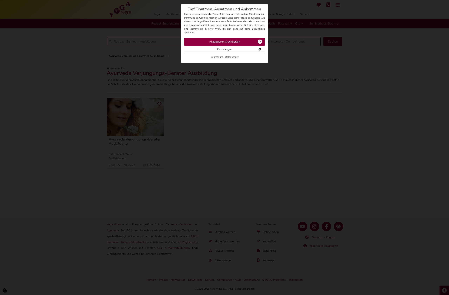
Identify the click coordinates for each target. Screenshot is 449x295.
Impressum (217, 57)
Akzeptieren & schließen (224, 42)
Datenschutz (232, 57)
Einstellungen (224, 49)
